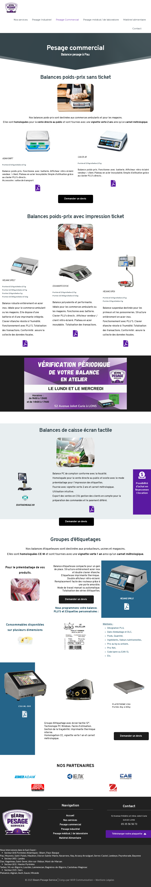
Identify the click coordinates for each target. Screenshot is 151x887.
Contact (136, 28)
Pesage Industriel (41, 19)
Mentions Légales (105, 880)
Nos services (21, 19)
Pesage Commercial (67, 19)
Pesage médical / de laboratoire (101, 19)
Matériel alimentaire (134, 19)
